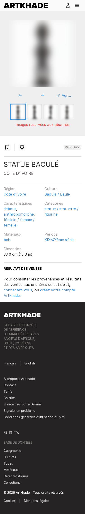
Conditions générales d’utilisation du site (34, 417)
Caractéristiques (18, 203)
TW (16, 432)
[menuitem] (27, 5)
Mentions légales (36, 501)
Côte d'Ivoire (15, 194)
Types (8, 463)
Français (10, 363)
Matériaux (12, 234)
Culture (51, 188)
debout (10, 208)
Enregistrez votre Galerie (22, 404)
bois (7, 239)
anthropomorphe (19, 214)
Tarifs (8, 391)
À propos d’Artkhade (19, 379)
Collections (12, 482)
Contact (10, 385)
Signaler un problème (19, 410)
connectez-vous (18, 290)
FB (5, 432)
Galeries (9, 398)
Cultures (10, 457)
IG (10, 432)
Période (51, 234)
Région (9, 188)
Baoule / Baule (57, 194)
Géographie (12, 451)
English (29, 363)
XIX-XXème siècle (59, 239)
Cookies (10, 501)
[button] (76, 5)
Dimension (13, 249)
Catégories (53, 203)
